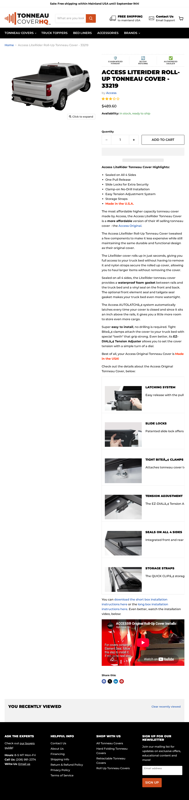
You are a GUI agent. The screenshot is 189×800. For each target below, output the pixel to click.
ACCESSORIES (107, 33)
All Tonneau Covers (109, 743)
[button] (111, 99)
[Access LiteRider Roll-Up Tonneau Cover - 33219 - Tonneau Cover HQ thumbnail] (13, 131)
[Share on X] (110, 681)
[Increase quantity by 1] (134, 140)
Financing (58, 754)
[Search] (91, 18)
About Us (57, 748)
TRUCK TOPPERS (54, 33)
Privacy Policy (60, 770)
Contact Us (58, 743)
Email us (24, 764)
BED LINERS (82, 33)
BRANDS (131, 33)
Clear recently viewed (166, 706)
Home (9, 45)
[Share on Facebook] (104, 681)
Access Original (129, 226)
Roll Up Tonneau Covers (113, 768)
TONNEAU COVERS (19, 33)
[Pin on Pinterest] (121, 681)
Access (111, 93)
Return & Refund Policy (67, 764)
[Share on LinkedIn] (116, 681)
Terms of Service (62, 775)
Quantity (108, 131)
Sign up (152, 782)
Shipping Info (60, 759)
